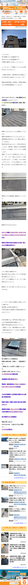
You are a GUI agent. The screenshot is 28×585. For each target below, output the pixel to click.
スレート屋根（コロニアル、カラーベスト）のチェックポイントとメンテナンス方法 (14, 235)
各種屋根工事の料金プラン (10, 379)
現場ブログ (9, 16)
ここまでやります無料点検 (10, 102)
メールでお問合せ (7, 429)
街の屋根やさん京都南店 (9, 417)
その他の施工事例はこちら (20, 477)
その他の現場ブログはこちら (19, 567)
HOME (3, 16)
